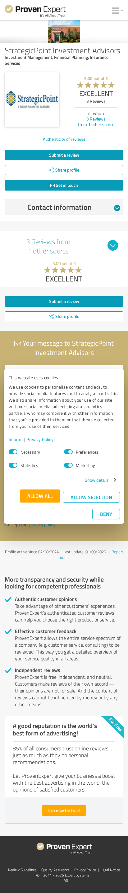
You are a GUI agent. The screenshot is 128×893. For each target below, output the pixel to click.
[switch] (68, 451)
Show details (97, 480)
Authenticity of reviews (64, 139)
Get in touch (66, 185)
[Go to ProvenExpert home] (35, 12)
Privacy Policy (39, 439)
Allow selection (91, 497)
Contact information (59, 207)
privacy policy (42, 524)
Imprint (16, 439)
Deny (106, 513)
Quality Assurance (55, 869)
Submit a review (64, 155)
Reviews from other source (96, 121)
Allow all (40, 495)
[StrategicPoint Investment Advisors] (32, 99)
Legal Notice (110, 869)
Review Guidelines (22, 869)
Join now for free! (64, 810)
